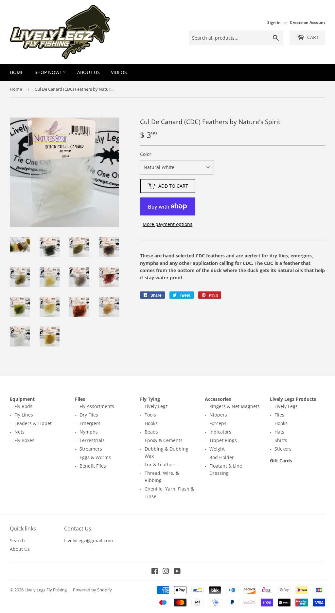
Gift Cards (281, 460)
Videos (119, 72)
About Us (88, 72)
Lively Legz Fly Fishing (46, 590)
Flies (80, 399)
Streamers (90, 449)
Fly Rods (23, 406)
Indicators (220, 432)
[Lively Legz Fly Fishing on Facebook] (154, 572)
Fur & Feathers (161, 464)
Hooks (151, 423)
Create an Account (307, 22)
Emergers (89, 423)
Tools (150, 415)
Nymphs (88, 432)
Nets (19, 432)
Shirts (280, 440)
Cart (312, 37)
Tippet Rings (223, 440)
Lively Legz (156, 406)
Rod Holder (221, 457)
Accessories (218, 399)
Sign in (274, 22)
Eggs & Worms (95, 457)
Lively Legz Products (293, 399)
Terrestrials (92, 440)
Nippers (218, 415)
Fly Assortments (96, 406)
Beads (151, 432)
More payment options (167, 224)
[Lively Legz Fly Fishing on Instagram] (166, 572)
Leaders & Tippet (33, 423)
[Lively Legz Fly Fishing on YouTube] (177, 572)
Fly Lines (23, 415)
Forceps (217, 423)
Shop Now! (48, 72)
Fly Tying (150, 399)
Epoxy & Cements (164, 440)
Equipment (22, 399)
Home (17, 72)
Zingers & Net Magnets (234, 406)
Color (145, 154)
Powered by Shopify (92, 590)
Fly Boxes (24, 440)
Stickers (282, 449)
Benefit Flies (92, 466)
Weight (217, 449)
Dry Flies (88, 415)
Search (17, 540)
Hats (279, 432)
